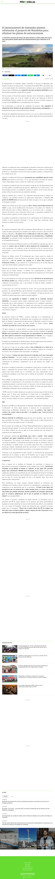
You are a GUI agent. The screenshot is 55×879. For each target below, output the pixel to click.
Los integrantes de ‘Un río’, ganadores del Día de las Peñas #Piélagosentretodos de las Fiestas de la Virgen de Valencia (32, 647)
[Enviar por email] (43, 75)
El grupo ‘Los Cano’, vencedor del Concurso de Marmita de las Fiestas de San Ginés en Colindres (26, 809)
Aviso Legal (27, 866)
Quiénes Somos (27, 862)
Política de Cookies (27, 870)
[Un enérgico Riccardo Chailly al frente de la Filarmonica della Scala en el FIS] (9, 690)
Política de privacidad (27, 868)
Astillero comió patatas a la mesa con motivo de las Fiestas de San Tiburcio (32, 656)
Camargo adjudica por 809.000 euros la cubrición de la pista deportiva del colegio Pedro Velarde (33, 666)
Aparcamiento (7, 71)
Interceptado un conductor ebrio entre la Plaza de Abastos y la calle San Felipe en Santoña (27, 816)
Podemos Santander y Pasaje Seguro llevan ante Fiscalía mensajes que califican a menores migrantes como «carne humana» (9, 843)
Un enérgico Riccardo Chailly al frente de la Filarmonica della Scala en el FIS (30, 686)
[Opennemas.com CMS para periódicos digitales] (27, 875)
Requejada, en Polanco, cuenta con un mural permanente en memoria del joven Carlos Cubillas (32, 676)
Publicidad (27, 864)
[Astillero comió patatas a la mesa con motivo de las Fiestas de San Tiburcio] (9, 659)
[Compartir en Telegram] (37, 75)
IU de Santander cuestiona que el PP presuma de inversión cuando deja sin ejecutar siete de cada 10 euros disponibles (45, 844)
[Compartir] (5, 75)
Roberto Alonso (23, 848)
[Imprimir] (50, 75)
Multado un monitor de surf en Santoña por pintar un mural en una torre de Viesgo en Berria (25, 802)
